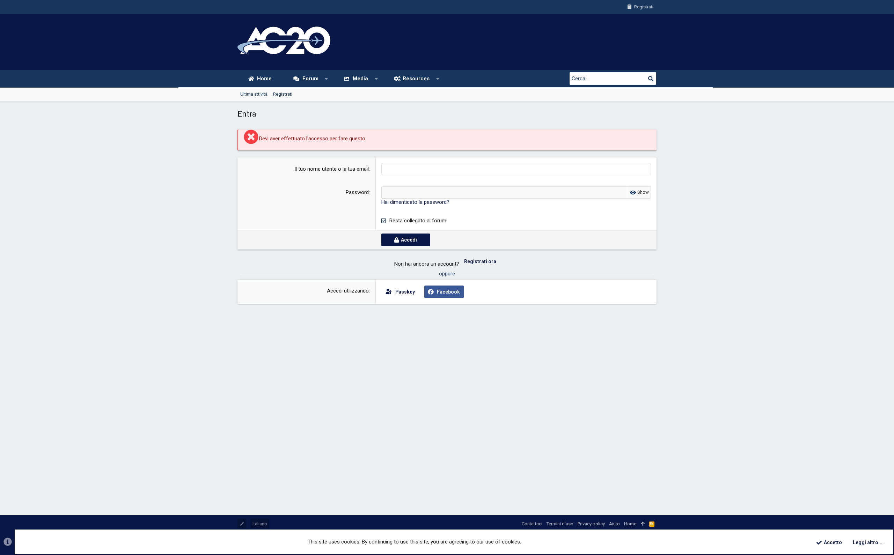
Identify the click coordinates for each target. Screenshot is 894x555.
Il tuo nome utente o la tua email (331, 169)
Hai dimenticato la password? (415, 202)
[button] (326, 79)
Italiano (259, 523)
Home (630, 523)
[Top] (642, 524)
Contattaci (532, 523)
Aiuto (614, 523)
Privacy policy (591, 523)
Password (357, 192)
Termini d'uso (560, 523)
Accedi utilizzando (348, 291)
